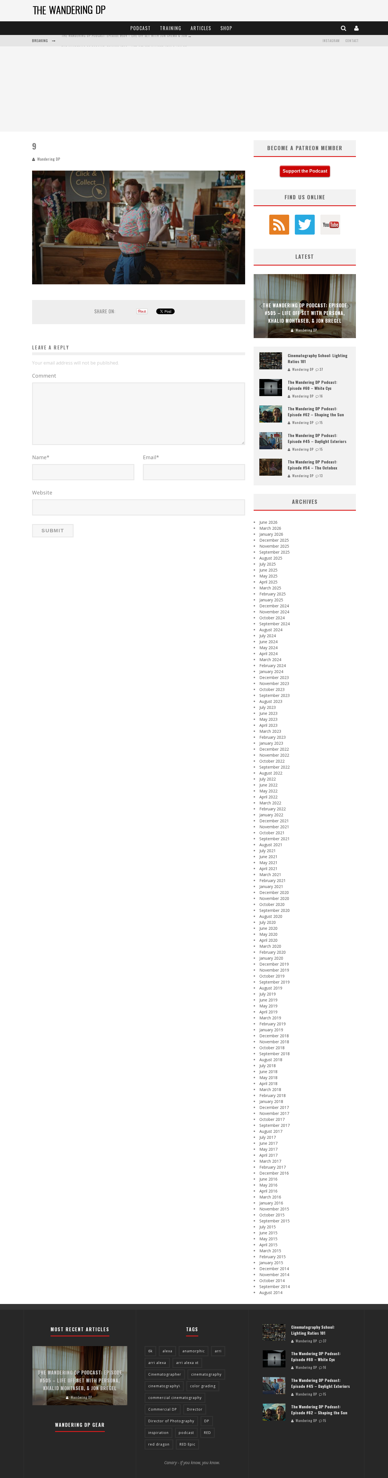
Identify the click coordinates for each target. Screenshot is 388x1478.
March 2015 (270, 1250)
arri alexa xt (187, 1362)
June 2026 (268, 522)
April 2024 (268, 653)
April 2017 (268, 1155)
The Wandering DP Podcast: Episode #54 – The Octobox (312, 465)
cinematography (206, 1374)
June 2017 (268, 1143)
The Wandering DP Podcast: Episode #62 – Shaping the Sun (316, 411)
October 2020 (272, 904)
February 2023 (272, 737)
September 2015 (274, 1221)
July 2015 (267, 1226)
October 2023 (272, 689)
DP (206, 1421)
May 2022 (268, 791)
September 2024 (274, 623)
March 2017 (270, 1161)
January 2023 (271, 743)
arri (218, 1351)
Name (40, 457)
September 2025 (274, 552)
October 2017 (272, 1119)
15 (321, 422)
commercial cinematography (175, 1397)
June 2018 (268, 1071)
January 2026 (271, 534)
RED (207, 1432)
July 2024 (267, 635)
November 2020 (274, 898)
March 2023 (270, 731)
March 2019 (270, 1017)
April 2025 (268, 582)
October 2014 (272, 1280)
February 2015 (272, 1256)
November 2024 (274, 611)
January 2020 (271, 958)
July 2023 (267, 707)
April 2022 (268, 797)
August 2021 (270, 844)
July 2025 (267, 564)
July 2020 (267, 922)
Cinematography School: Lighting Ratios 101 (313, 1330)
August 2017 (270, 1131)
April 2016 (268, 1191)
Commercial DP (162, 1409)
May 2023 (268, 719)
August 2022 (270, 773)
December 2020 (274, 892)
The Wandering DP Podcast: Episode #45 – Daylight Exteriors (317, 438)
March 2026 (270, 528)
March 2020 (270, 946)
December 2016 (274, 1173)
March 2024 (270, 659)
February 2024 (272, 665)
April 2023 (268, 725)
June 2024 (268, 641)
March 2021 (270, 874)
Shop (226, 28)
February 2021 (272, 880)
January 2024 (271, 671)
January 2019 (271, 1029)
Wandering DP (49, 159)
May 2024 (268, 647)
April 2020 (268, 940)
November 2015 (274, 1209)
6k (150, 1351)
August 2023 (270, 701)
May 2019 (268, 1006)
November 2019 (274, 970)
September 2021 (274, 838)
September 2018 (274, 1053)
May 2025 (268, 576)
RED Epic (187, 1444)
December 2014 (274, 1268)
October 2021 (272, 832)
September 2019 (274, 982)
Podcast (140, 28)
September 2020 (274, 910)
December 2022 (274, 749)
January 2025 (271, 600)
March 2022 (270, 803)
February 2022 (272, 809)
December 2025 (274, 540)
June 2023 (268, 713)
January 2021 (271, 886)
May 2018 (268, 1077)
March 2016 (270, 1197)
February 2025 (272, 594)
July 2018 (267, 1065)
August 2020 (270, 916)
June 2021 (268, 856)
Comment (44, 375)
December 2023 (274, 677)
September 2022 (274, 767)
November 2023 (274, 683)
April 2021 (268, 868)
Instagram (331, 40)
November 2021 (274, 826)
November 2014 (274, 1274)
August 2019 (270, 988)
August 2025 (270, 558)
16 (321, 396)
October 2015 (272, 1215)
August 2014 (270, 1292)
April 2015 (268, 1244)
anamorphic (193, 1351)
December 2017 (274, 1107)
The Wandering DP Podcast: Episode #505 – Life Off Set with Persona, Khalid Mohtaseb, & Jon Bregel (305, 313)
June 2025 (268, 570)
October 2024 (272, 617)
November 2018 (274, 1041)
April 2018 (268, 1083)
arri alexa (157, 1362)
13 (321, 475)
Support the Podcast (305, 171)
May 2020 (268, 934)
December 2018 (274, 1035)
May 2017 (268, 1149)
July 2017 (267, 1137)
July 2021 (267, 850)
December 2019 (274, 964)
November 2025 (274, 546)
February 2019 (272, 1023)
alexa (167, 1351)
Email (151, 457)
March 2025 (270, 588)
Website (42, 492)
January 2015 (271, 1262)
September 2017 (274, 1125)
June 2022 (268, 785)
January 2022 (271, 814)
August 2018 (270, 1059)
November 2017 (274, 1113)
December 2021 (274, 820)
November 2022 (274, 755)
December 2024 (274, 605)
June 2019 (268, 1000)
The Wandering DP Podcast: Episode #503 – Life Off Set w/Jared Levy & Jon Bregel (127, 41)
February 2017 (272, 1167)
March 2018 (270, 1089)
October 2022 (272, 761)
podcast (186, 1432)
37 (321, 369)
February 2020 (272, 952)
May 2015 (268, 1238)
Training (171, 28)
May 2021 (268, 862)
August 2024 (270, 629)
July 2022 (267, 779)
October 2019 (272, 976)
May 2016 (268, 1185)
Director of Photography (171, 1421)
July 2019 (267, 994)
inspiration (158, 1432)
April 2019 (268, 1012)
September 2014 (274, 1286)
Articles (201, 28)
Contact (352, 40)
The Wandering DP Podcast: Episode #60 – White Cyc (312, 385)
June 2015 (268, 1232)
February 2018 (272, 1095)
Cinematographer (164, 1374)
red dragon (159, 1444)
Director (195, 1409)
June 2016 (268, 1179)
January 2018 (271, 1101)
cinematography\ (164, 1386)
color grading (203, 1386)
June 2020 (268, 928)
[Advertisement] (194, 89)
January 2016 (271, 1203)
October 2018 (272, 1047)
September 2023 (274, 695)
